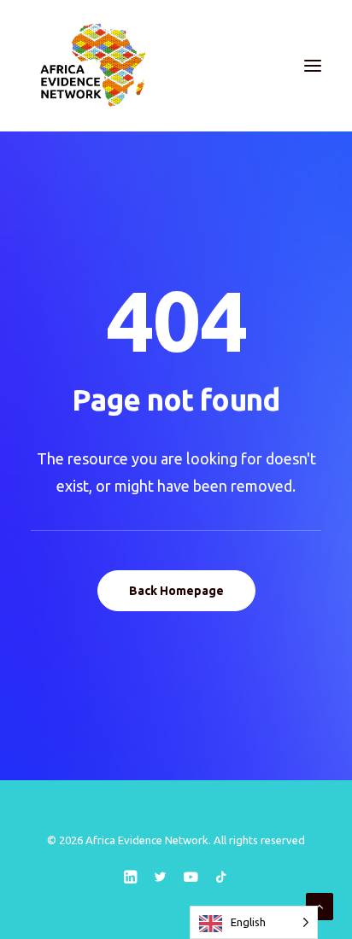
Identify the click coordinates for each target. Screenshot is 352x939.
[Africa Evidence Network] (91, 65)
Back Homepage (176, 591)
